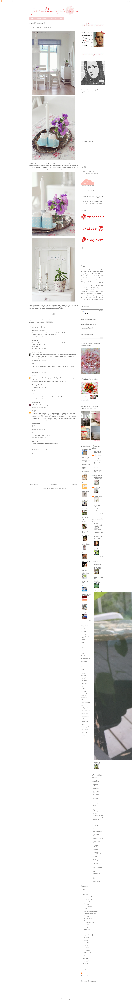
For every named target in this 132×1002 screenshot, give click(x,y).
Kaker (93, 286)
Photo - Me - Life (85, 582)
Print (97, 291)
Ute (90, 299)
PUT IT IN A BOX (85, 532)
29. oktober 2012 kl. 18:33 (39, 399)
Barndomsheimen (86, 271)
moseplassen (97, 564)
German (101, 172)
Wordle (83, 735)
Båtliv (95, 275)
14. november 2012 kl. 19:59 (39, 449)
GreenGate (95, 280)
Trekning (83, 299)
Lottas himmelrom (85, 522)
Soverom (83, 295)
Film (90, 278)
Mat (86, 289)
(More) (96, 173)
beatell (84, 613)
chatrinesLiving (86, 464)
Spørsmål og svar (92, 295)
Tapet (90, 297)
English (83, 172)
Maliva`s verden (86, 449)
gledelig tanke (98, 549)
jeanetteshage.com (98, 578)
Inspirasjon (97, 283)
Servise (93, 293)
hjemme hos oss (41, 18)
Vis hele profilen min (86, 976)
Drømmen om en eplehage (86, 461)
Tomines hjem (86, 585)
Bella (33, 364)
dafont (82, 642)
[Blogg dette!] (48, 322)
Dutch (91, 173)
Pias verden (85, 483)
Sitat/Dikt (100, 293)
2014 (84, 889)
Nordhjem (83, 688)
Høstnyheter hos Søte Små (91, 927)
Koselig (96, 288)
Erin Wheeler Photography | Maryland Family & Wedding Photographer (98, 526)
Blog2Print (83, 631)
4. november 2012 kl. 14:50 (39, 407)
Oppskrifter (84, 291)
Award (98, 269)
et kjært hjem (35, 352)
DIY (102, 275)
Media (90, 289)
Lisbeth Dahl (84, 683)
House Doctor (84, 664)
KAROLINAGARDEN (98, 539)
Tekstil (93, 297)
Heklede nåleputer (97, 838)
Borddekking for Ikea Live (91, 911)
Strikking (100, 295)
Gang (86, 280)
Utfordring (95, 299)
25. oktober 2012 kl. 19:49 (39, 372)
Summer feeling (88, 918)
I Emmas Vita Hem (97, 456)
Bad (102, 269)
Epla (82, 647)
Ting (98, 297)
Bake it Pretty (85, 628)
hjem (32, 18)
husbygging (53, 18)
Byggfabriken (84, 639)
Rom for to (85, 553)
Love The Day (98, 536)
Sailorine (83, 293)
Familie (84, 278)
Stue (83, 297)
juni (85, 942)
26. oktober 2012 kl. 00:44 (39, 387)
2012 (84, 894)
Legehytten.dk (85, 678)
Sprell (82, 719)
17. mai (83, 269)
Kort (92, 288)
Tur (87, 299)
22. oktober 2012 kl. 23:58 (39, 360)
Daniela (34, 441)
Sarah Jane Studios (86, 708)
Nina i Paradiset (86, 509)
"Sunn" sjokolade (97, 829)
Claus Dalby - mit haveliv (97, 582)
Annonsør (93, 269)
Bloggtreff (88, 274)
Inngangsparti (84, 283)
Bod (102, 273)
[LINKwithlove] (92, 191)
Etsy (82, 650)
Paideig (94, 856)
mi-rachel (84, 474)
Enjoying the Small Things (97, 452)
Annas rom (87, 929)
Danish (92, 172)
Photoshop (91, 291)
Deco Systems (85, 645)
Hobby (90, 282)
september (87, 935)
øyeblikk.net (85, 471)
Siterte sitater (85, 713)
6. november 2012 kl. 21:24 (39, 429)
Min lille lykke (86, 458)
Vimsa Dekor (84, 732)
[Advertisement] (53, 469)
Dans (99, 275)
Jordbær (83, 286)
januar (86, 955)
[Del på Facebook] (50, 322)
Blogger (69, 999)
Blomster (36, 322)
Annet (88, 269)
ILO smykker (84, 666)
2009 (84, 963)
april (85, 948)
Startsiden (54, 484)
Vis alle (89, 620)
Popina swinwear (85, 702)
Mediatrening (87, 932)
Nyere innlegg (34, 484)
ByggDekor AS (85, 637)
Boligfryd (83, 634)
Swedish (87, 172)
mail (61, 18)
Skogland (84, 604)
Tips (102, 297)
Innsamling (91, 283)
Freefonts (83, 653)
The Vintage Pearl (86, 727)
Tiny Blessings (84, 729)
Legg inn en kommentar (37, 453)
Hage (101, 280)
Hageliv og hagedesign (97, 763)
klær (82, 288)
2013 (84, 892)
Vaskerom (101, 299)
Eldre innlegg (73, 484)
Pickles (82, 700)
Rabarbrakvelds (96, 788)
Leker (101, 288)
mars (85, 950)
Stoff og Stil (84, 721)
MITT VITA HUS (97, 506)
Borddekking (85, 276)
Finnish (96, 172)
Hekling (83, 282)
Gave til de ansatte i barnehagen (95, 793)
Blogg (82, 274)
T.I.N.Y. (82, 724)
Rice (82, 705)
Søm (87, 297)
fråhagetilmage (98, 591)
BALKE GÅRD (86, 561)
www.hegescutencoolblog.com (86, 595)
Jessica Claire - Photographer (98, 459)
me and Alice (97, 487)
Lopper (83, 289)
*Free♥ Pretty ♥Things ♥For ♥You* (97, 472)
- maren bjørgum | (98, 533)
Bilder (101, 271)
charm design (86, 544)
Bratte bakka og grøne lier (97, 568)
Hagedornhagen (85, 658)
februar (86, 953)
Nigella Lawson (85, 686)
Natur (101, 289)
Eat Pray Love (88, 909)
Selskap (88, 293)
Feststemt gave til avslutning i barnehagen (97, 819)
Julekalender (95, 801)
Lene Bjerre (84, 680)
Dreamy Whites (98, 496)
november (87, 899)
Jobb (102, 283)
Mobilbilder (96, 289)
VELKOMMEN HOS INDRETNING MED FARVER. (98, 477)
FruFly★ (84, 570)
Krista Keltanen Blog (98, 463)
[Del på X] (49, 322)
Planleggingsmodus (89, 904)
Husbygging (99, 282)
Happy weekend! (88, 906)
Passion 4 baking (84, 468)
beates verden (86, 500)
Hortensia (95, 849)
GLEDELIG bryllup (85, 518)
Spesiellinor (35, 402)
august (86, 937)
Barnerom (96, 271)
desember (87, 897)
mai (85, 945)
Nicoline (34, 375)
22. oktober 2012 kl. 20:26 (39, 348)
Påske (101, 291)
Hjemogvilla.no (85, 661)
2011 (84, 958)
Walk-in (82, 301)
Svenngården (85, 491)
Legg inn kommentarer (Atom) (57, 488)
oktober (86, 902)
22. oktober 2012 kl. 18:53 (39, 337)
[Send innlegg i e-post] (49, 320)
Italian (88, 173)
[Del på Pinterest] (52, 322)
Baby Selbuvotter (97, 831)
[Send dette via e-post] (46, 322)
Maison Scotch (96, 881)
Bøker (91, 276)
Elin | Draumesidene (37, 411)
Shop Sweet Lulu (85, 710)
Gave (90, 280)
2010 (84, 961)
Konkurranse (87, 288)
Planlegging (87, 916)
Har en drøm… (86, 535)
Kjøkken (42, 322)
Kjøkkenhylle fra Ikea (90, 913)
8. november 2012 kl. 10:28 (39, 437)
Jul (88, 286)
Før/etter (94, 278)
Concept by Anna (97, 467)
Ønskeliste (86, 301)
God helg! (86, 924)
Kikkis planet (85, 573)
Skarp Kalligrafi (85, 716)
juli (85, 940)
